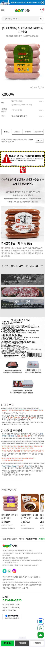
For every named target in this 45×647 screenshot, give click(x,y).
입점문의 (14, 539)
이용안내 (41, 539)
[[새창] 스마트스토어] (4, 571)
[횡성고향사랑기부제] (41, 621)
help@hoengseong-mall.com (28, 565)
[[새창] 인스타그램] (14, 571)
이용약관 (21, 539)
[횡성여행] (41, 635)
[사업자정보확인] (26, 560)
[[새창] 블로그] (9, 571)
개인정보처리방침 (31, 539)
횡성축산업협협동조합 (18, 116)
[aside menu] (2, 10)
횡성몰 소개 (6, 539)
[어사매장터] (41, 628)
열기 (22, 638)
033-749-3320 (11, 558)
